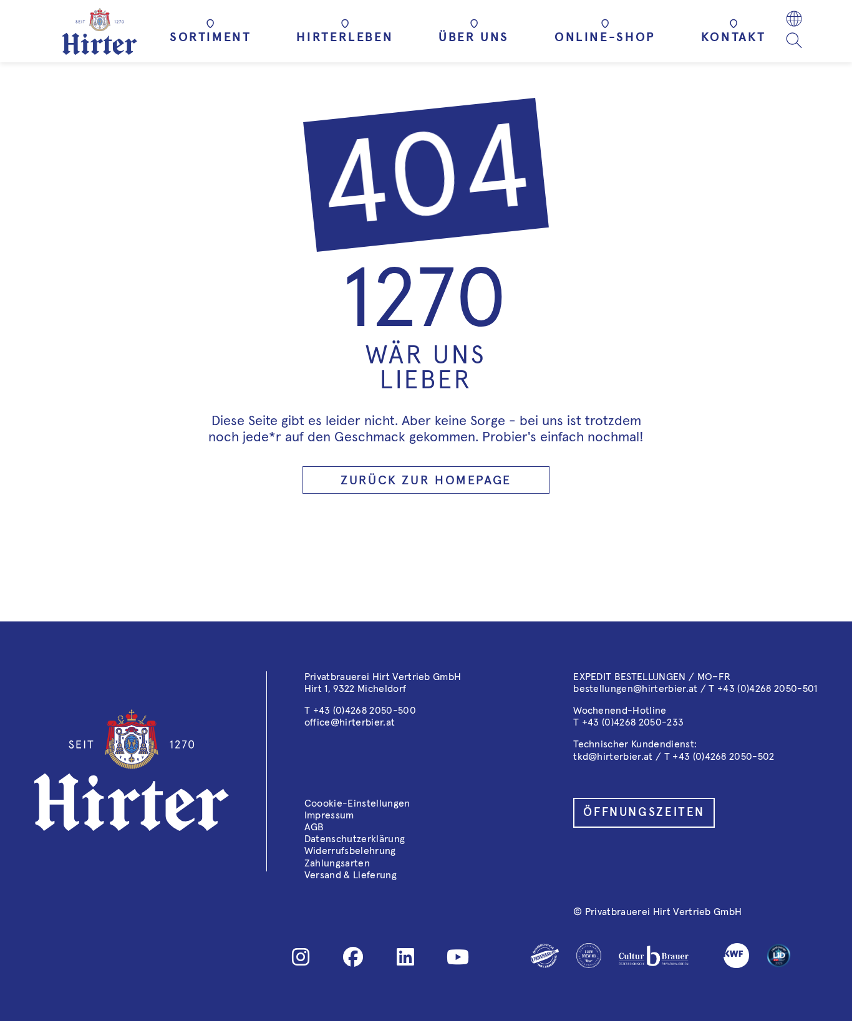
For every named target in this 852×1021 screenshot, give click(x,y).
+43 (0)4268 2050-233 (633, 722)
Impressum (329, 815)
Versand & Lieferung (350, 875)
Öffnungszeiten (644, 812)
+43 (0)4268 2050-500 (364, 711)
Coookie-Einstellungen (357, 803)
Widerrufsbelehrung (350, 851)
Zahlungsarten (337, 863)
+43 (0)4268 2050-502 (723, 757)
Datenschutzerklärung (354, 839)
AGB (314, 827)
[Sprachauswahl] (794, 20)
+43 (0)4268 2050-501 (767, 689)
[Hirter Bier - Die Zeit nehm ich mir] (100, 31)
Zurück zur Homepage (426, 480)
